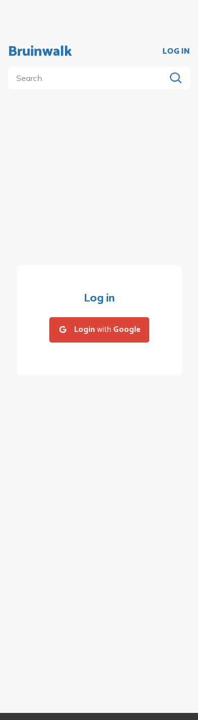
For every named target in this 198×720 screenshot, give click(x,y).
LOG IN (176, 51)
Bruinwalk (40, 52)
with (107, 329)
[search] (88, 78)
